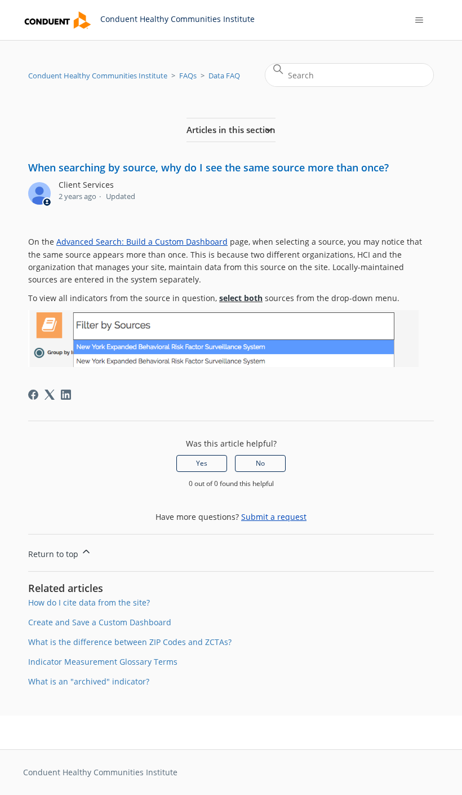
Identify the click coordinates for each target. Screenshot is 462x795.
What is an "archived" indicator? (88, 681)
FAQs (188, 75)
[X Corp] (50, 395)
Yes (201, 463)
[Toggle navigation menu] (419, 20)
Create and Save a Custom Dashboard (99, 622)
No (260, 463)
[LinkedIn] (66, 395)
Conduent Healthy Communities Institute (97, 75)
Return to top (54, 554)
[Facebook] (33, 395)
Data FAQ (224, 75)
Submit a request (273, 516)
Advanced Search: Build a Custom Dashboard (142, 241)
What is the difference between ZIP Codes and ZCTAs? (130, 642)
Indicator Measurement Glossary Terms (102, 661)
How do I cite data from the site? (89, 602)
